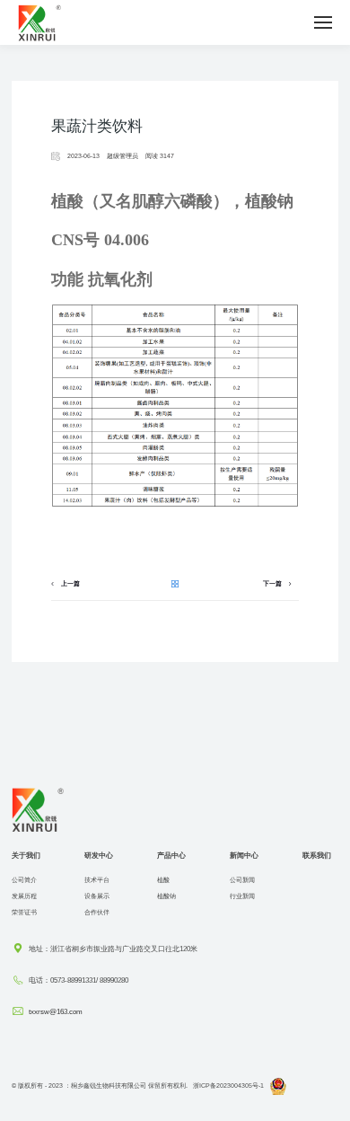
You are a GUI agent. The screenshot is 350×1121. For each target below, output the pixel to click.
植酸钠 (166, 896)
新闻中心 (244, 855)
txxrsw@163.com (56, 1011)
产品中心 (171, 855)
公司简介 (24, 880)
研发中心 (98, 855)
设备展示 (96, 896)
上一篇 (70, 583)
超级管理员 (122, 156)
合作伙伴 (96, 912)
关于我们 (26, 855)
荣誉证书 (24, 912)
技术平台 (96, 880)
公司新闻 (242, 880)
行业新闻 (242, 896)
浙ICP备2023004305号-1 (228, 1085)
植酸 (163, 880)
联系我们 (316, 855)
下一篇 (272, 583)
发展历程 (24, 896)
